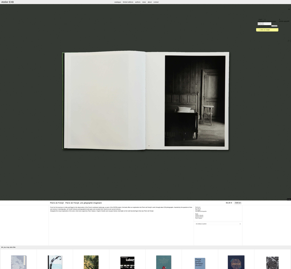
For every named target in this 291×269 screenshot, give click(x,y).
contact (156, 2)
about (150, 2)
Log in (260, 19)
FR (289, 9)
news (144, 2)
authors (137, 2)
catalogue (117, 2)
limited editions (128, 2)
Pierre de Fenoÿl (57, 203)
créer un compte (265, 30)
